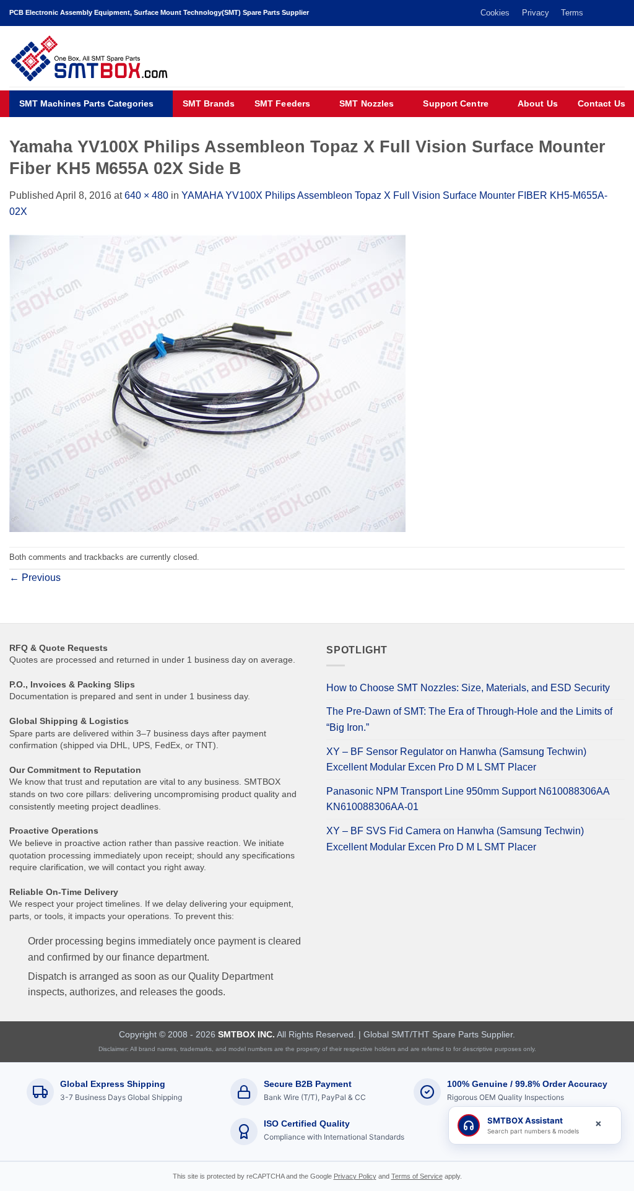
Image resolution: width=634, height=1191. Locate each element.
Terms (572, 12)
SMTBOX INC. (246, 1034)
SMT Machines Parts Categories (86, 103)
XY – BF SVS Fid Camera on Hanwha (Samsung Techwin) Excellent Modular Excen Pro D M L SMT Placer (455, 839)
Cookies (495, 12)
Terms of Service (417, 1176)
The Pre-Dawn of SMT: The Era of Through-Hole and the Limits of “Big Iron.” (469, 719)
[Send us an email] (606, 13)
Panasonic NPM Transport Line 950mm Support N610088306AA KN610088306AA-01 (467, 799)
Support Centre (455, 103)
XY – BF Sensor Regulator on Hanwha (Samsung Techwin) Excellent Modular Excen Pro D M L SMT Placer (456, 759)
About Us (538, 103)
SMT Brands (209, 103)
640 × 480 (146, 195)
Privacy (535, 12)
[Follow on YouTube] (618, 13)
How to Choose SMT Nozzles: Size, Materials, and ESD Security (468, 688)
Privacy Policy (355, 1176)
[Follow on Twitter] (595, 13)
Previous (35, 577)
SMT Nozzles (366, 103)
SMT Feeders (282, 103)
